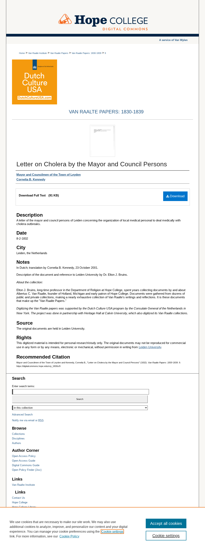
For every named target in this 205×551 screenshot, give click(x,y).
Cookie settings (112, 531)
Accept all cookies (166, 523)
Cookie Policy (69, 536)
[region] (102, 529)
